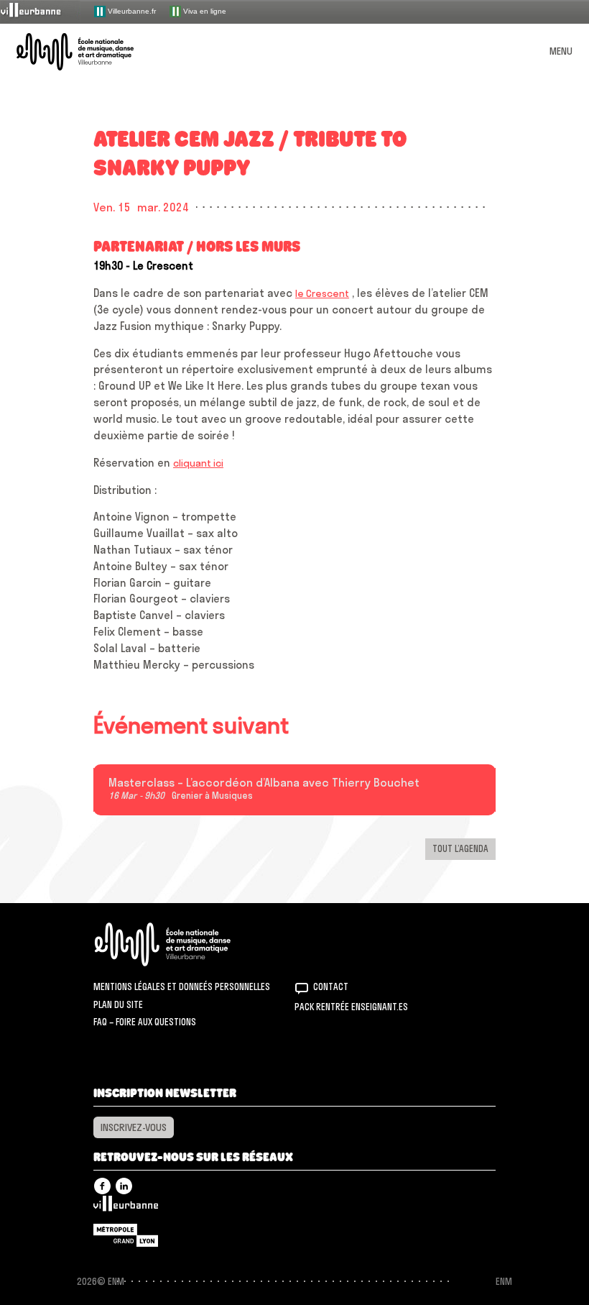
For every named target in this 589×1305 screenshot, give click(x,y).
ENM (181, 944)
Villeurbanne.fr (131, 10)
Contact (330, 986)
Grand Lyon (125, 1235)
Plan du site (118, 1004)
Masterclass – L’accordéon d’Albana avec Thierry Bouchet (263, 783)
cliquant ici (198, 463)
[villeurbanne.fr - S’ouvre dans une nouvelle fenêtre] (40, 11)
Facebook (102, 1186)
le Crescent (322, 293)
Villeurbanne (125, 1207)
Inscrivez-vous (134, 1127)
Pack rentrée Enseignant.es (351, 1006)
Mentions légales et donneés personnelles (181, 986)
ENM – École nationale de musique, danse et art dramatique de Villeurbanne (92, 52)
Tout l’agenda (460, 848)
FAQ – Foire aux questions (144, 1021)
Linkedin (124, 1186)
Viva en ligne (203, 10)
